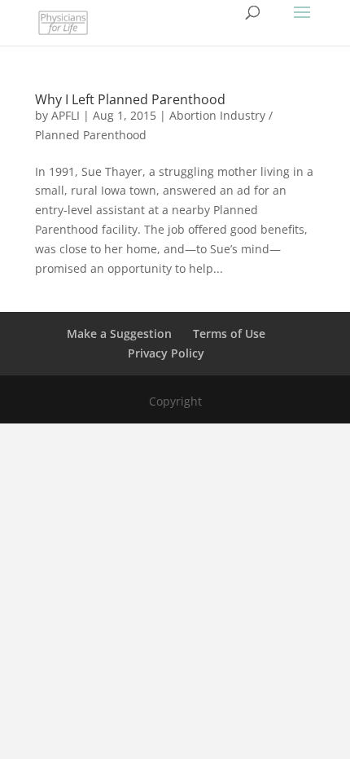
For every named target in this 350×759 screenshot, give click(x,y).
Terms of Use (229, 333)
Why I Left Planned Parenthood (130, 99)
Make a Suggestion (119, 333)
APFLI (65, 115)
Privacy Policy (166, 353)
